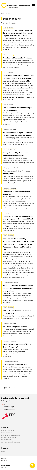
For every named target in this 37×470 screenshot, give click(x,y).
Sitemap (3, 468)
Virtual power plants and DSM (15, 364)
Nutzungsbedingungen (8, 463)
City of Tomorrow (6, 433)
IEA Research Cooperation (9, 437)
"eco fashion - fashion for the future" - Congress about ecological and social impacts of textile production (18, 33)
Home (2, 13)
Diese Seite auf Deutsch (12, 388)
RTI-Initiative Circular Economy (10, 442)
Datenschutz (5, 460)
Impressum (4, 458)
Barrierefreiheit (6, 465)
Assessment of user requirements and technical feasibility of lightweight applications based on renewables (18, 78)
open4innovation (11, 401)
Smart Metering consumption (15, 326)
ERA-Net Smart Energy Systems (10, 435)
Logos (3, 451)
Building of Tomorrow (7, 430)
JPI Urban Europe (6, 440)
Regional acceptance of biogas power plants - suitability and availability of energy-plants (18, 288)
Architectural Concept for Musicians (17, 58)
